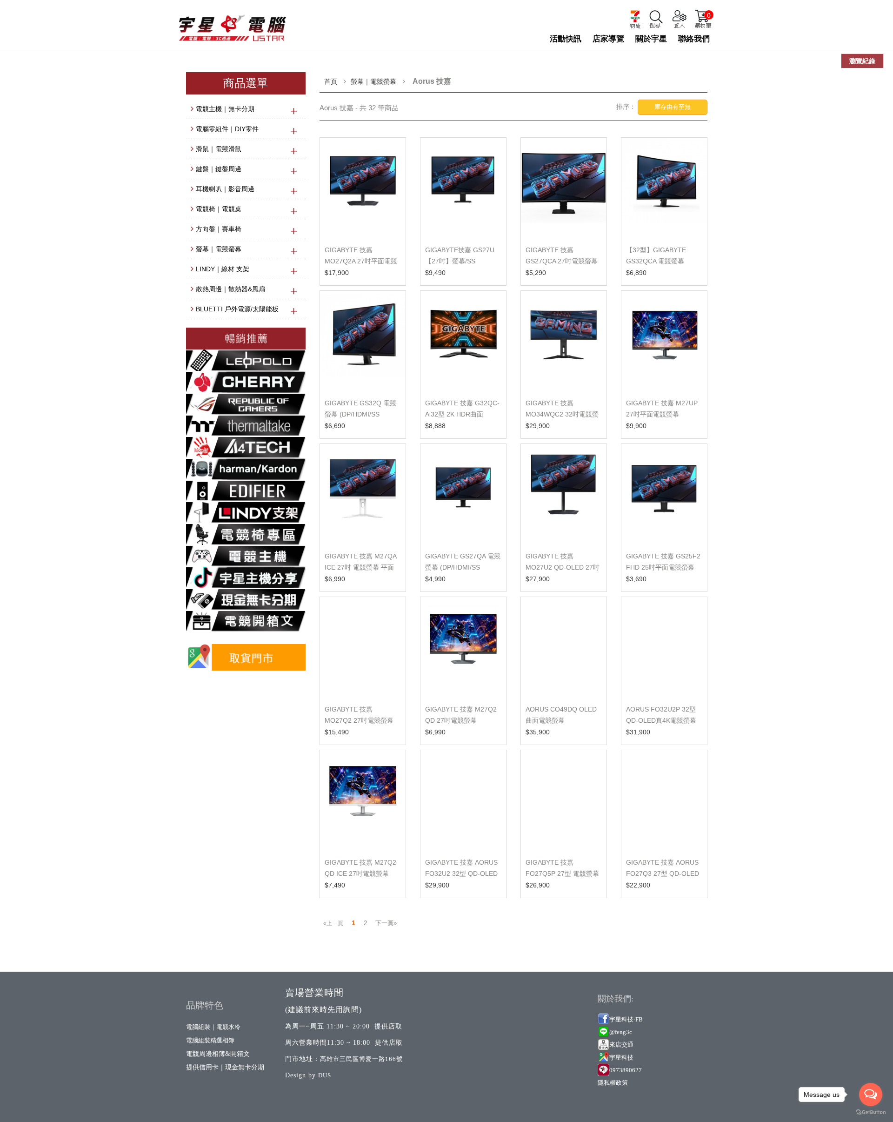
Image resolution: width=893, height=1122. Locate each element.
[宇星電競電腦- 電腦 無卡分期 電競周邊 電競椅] (232, 23)
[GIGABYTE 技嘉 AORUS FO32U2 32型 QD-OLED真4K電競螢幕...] (463, 800)
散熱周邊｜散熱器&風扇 (230, 289)
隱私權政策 (613, 1082)
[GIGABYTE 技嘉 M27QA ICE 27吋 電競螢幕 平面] (363, 494)
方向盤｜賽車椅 (218, 229)
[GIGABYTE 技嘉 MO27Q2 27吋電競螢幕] (363, 647)
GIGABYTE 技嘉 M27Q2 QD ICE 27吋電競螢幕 (360, 868)
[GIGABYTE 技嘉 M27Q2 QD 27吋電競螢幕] (463, 647)
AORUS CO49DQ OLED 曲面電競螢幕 (561, 714)
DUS (324, 1075)
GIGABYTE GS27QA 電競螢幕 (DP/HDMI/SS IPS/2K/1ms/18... (462, 567)
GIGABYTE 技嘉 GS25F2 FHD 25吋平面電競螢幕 (663, 561)
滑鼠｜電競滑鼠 (218, 149)
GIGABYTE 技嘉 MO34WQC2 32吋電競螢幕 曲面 (562, 414)
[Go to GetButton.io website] (871, 1112)
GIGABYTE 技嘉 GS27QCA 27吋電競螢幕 (562, 255)
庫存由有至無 (672, 106)
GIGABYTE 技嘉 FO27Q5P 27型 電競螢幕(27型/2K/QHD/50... (562, 873)
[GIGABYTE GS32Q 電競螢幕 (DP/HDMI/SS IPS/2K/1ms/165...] (363, 341)
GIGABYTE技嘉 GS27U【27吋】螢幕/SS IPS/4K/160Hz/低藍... (459, 261)
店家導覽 (608, 38)
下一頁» (386, 923)
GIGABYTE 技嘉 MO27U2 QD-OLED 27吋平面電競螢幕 (563, 567)
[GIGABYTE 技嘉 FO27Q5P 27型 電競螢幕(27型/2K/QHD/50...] (563, 800)
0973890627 (625, 1070)
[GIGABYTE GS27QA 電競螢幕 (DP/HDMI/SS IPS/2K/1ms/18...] (463, 494)
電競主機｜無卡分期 (225, 109)
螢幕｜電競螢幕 (218, 249)
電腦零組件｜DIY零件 (227, 129)
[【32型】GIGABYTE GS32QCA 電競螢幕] (664, 188)
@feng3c (620, 1031)
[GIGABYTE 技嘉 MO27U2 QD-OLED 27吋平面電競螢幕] (563, 494)
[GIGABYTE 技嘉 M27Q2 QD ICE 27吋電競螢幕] (363, 800)
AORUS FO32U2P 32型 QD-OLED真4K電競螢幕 (661, 714)
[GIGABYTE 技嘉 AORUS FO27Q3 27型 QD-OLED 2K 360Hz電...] (664, 800)
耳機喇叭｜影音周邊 (225, 189)
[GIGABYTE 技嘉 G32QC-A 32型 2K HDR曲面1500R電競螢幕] (463, 341)
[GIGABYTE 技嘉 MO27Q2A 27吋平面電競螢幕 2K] (363, 188)
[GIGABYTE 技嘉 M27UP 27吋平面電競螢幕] (664, 341)
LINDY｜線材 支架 (222, 269)
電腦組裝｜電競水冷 (213, 1026)
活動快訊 (565, 38)
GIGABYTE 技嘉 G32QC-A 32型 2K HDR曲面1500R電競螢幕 (462, 414)
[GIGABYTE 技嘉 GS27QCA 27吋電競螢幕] (563, 188)
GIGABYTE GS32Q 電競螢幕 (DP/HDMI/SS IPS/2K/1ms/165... (360, 414)
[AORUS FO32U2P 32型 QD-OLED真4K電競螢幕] (664, 647)
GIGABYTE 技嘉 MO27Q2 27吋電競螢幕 (359, 714)
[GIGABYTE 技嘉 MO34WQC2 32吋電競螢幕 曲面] (563, 341)
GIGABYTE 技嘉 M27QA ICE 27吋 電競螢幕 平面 (360, 561)
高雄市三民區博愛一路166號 (361, 1058)
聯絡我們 (694, 38)
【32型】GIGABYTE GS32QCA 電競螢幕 (656, 255)
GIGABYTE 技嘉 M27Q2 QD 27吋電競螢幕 (461, 714)
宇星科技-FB (626, 1019)
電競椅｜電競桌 (218, 209)
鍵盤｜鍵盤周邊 (218, 169)
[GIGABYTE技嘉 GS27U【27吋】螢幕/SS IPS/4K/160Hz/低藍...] (463, 188)
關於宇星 (651, 38)
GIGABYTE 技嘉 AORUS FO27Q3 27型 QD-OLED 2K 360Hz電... (662, 873)
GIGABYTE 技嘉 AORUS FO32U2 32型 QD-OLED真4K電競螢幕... (461, 873)
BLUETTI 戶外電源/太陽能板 (237, 309)
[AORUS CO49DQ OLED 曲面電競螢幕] (563, 647)
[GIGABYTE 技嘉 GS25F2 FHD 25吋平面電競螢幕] (664, 494)
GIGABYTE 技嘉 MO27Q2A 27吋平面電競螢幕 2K (361, 261)
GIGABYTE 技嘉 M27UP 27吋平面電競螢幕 (662, 408)
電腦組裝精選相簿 (210, 1040)
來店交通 (622, 1044)
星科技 (624, 1057)
